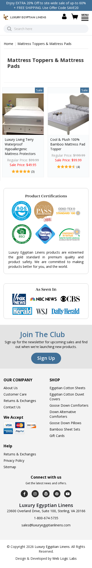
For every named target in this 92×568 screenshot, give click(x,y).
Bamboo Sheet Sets (65, 429)
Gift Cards (57, 435)
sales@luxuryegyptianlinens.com (46, 525)
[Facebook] (24, 493)
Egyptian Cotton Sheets (67, 388)
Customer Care (15, 394)
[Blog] (46, 493)
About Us (11, 388)
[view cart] (75, 16)
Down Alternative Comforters (63, 414)
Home (8, 43)
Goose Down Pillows (65, 423)
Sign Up (46, 358)
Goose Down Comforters (69, 405)
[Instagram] (35, 493)
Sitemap (10, 467)
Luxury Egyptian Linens (52, 546)
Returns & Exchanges (20, 400)
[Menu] (84, 20)
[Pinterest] (56, 493)
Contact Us (12, 407)
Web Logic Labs (64, 558)
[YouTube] (67, 493)
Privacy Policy (14, 460)
